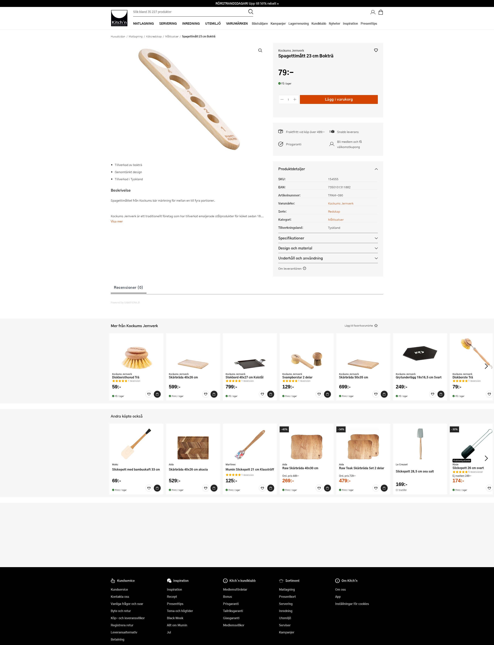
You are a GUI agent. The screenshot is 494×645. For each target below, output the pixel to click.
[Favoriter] (148, 394)
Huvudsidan (118, 36)
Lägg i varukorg (339, 99)
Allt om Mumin (177, 625)
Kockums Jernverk (291, 50)
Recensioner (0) (128, 287)
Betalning (117, 639)
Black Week (175, 618)
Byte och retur (121, 611)
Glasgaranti (231, 618)
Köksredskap (154, 36)
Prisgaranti (293, 144)
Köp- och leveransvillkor (128, 618)
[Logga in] (373, 12)
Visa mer (117, 221)
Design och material (295, 248)
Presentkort (287, 596)
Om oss (340, 589)
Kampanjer (278, 23)
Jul (169, 632)
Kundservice (119, 589)
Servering (286, 603)
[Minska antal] (282, 99)
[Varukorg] (380, 12)
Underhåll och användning (300, 258)
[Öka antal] (295, 99)
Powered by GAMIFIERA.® (125, 302)
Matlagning (136, 36)
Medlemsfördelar (235, 589)
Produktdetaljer (291, 169)
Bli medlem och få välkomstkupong (349, 144)
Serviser (285, 625)
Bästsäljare (260, 23)
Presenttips (369, 23)
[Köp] (157, 394)
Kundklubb (318, 23)
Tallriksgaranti (233, 611)
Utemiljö (285, 618)
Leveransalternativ (124, 632)
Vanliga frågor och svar (127, 603)
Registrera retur (122, 625)
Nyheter (334, 23)
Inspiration (350, 23)
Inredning (285, 611)
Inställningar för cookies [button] (352, 603)
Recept (172, 596)
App (338, 596)
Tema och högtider (180, 611)
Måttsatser (171, 36)
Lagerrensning (298, 23)
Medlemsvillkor (233, 625)
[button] (376, 50)
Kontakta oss (120, 596)
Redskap (334, 211)
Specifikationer (291, 238)
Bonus (227, 596)
